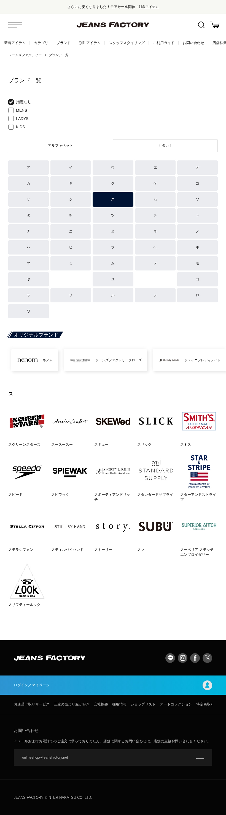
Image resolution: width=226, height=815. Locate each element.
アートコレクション (176, 704)
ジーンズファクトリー (24, 55)
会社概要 (101, 704)
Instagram (182, 658)
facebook (195, 658)
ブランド (64, 43)
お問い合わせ (193, 43)
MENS (21, 110)
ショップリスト (143, 704)
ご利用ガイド (163, 43)
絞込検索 (201, 25)
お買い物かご (215, 25)
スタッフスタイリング (127, 43)
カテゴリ (41, 43)
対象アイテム (149, 7)
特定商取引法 (207, 704)
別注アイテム (90, 43)
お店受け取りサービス (32, 704)
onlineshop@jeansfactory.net (45, 757)
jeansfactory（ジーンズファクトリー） (113, 25)
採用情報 (119, 704)
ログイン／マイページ (32, 685)
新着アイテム (15, 43)
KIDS (20, 127)
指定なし (23, 102)
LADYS (22, 118)
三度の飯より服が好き (72, 704)
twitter (207, 658)
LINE (170, 658)
